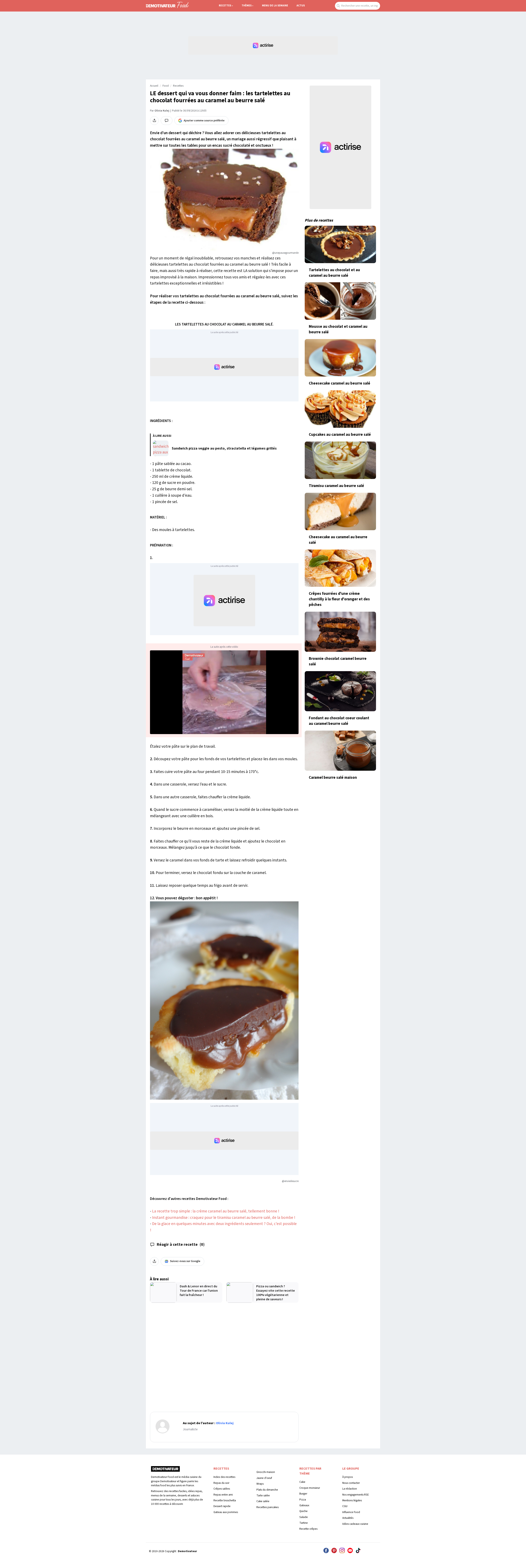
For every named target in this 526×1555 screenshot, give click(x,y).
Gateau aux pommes (225, 1512)
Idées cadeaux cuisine (355, 1524)
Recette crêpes (308, 1529)
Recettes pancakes (267, 1507)
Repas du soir (221, 1483)
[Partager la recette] (154, 120)
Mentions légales (352, 1500)
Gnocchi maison (265, 1472)
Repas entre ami (223, 1495)
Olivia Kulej (162, 111)
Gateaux (304, 1505)
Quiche (303, 1511)
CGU (344, 1506)
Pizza (302, 1500)
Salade (303, 1517)
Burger (303, 1494)
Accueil (154, 86)
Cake (302, 1482)
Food (166, 86)
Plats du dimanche (267, 1490)
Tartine (303, 1523)
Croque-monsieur (309, 1488)
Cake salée (262, 1501)
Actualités (347, 1518)
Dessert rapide (222, 1506)
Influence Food (351, 1512)
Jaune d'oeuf (264, 1478)
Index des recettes (224, 1477)
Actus (300, 5)
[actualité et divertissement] (165, 1470)
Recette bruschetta (224, 1500)
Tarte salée (263, 1495)
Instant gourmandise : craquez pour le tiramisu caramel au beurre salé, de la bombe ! (223, 1217)
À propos (347, 1477)
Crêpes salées (221, 1489)
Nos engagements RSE (355, 1495)
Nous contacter (351, 1483)
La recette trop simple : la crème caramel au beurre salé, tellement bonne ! (215, 1211)
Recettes (225, 5)
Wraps (260, 1484)
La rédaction (349, 1489)
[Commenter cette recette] (166, 120)
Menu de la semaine (275, 5)
